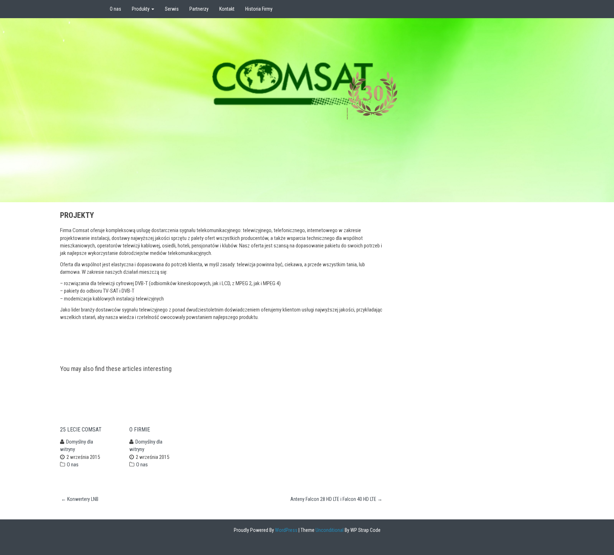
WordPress (285, 530)
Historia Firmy (259, 9)
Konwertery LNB (79, 499)
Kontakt (227, 9)
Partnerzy (199, 9)
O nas (115, 9)
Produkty (141, 9)
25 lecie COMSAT (81, 429)
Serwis (172, 9)
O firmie (139, 429)
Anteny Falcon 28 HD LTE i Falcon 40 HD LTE (336, 499)
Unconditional (329, 530)
